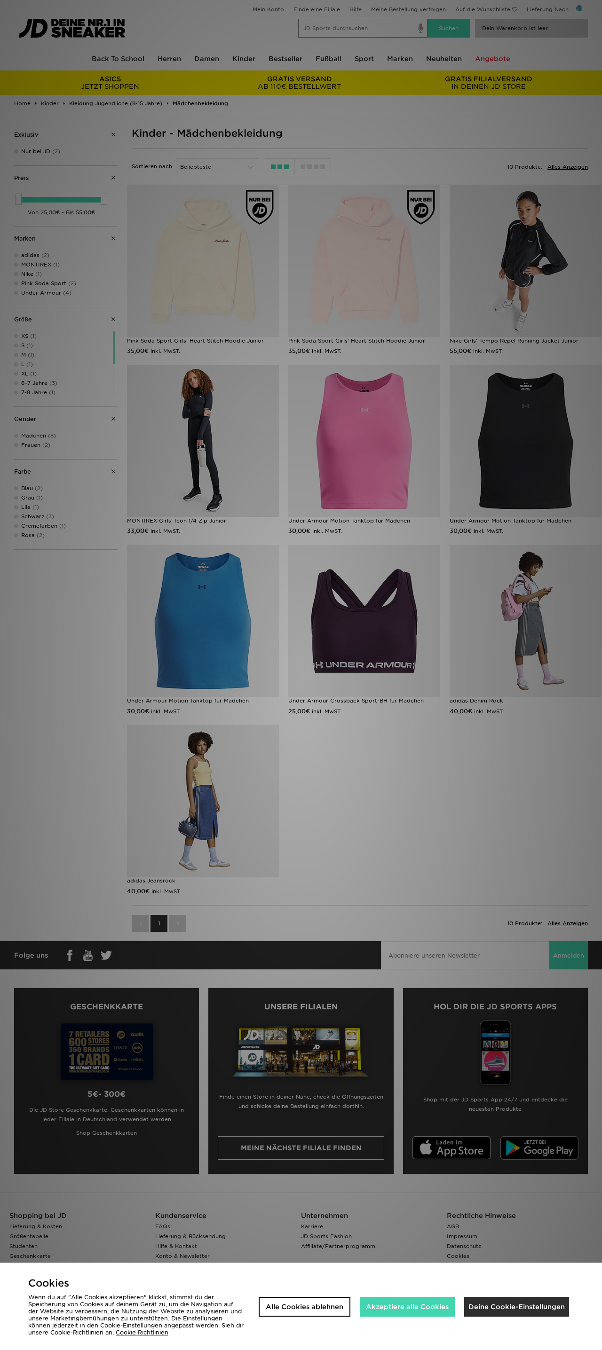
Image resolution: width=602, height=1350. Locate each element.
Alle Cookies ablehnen (304, 1307)
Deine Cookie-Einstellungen (516, 1307)
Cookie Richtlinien (142, 1332)
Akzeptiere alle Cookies (407, 1307)
